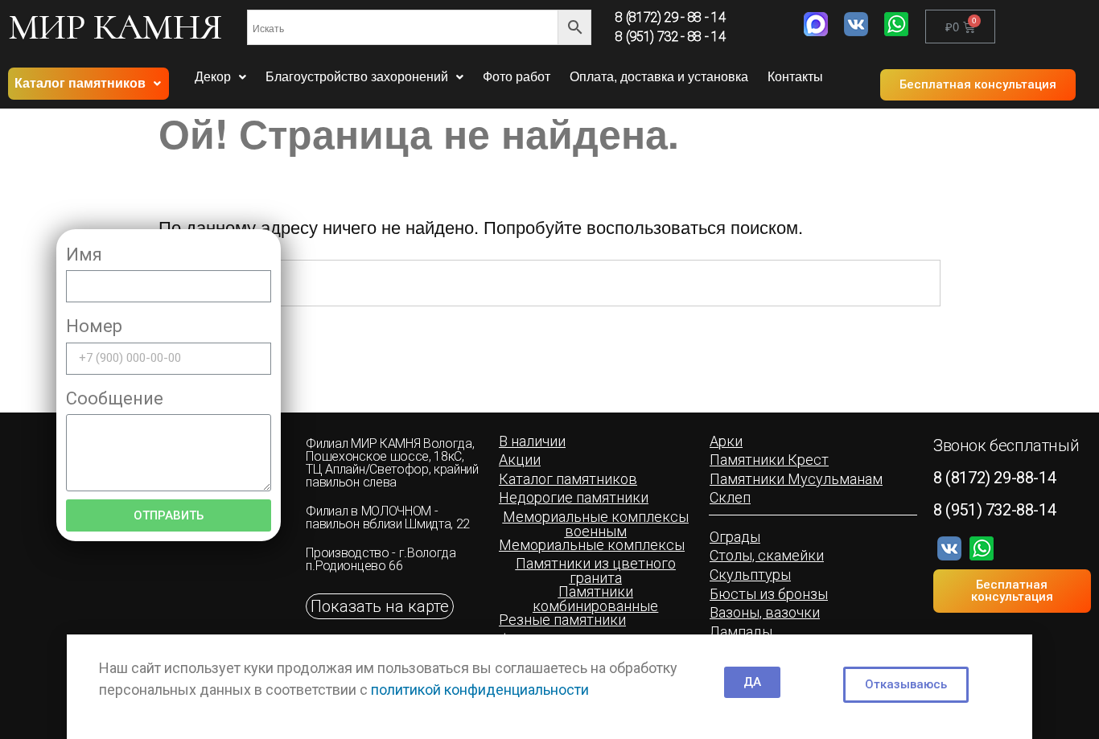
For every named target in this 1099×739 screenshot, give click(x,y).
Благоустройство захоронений (356, 77)
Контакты (795, 77)
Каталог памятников (80, 83)
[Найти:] (549, 282)
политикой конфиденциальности (480, 689)
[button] (978, 85)
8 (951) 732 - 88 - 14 (670, 36)
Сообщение (114, 398)
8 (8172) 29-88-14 (994, 477)
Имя (84, 254)
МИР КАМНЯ (115, 26)
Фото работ (516, 77)
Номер (94, 326)
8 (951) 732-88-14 (994, 509)
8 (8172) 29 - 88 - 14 (670, 17)
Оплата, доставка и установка (659, 77)
